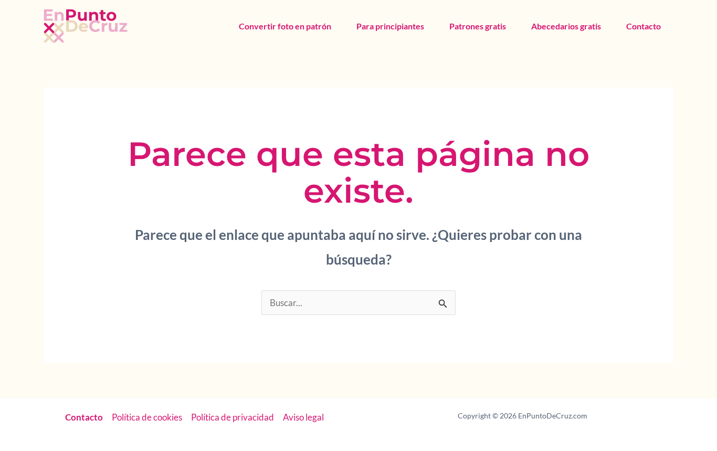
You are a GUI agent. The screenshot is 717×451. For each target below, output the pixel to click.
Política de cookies (147, 417)
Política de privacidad (232, 417)
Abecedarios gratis (566, 26)
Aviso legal (303, 417)
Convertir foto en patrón (285, 26)
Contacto (643, 26)
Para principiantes (390, 26)
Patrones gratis (477, 26)
